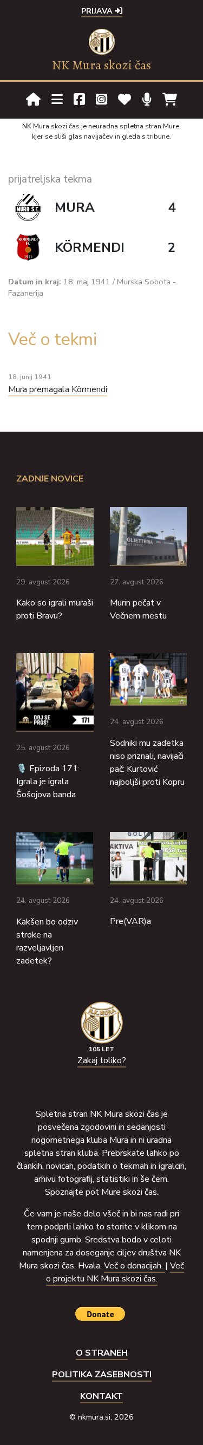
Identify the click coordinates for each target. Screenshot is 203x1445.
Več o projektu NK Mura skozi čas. (115, 1272)
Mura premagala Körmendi (57, 389)
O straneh (102, 1353)
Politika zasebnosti (102, 1375)
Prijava (98, 10)
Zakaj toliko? (101, 1060)
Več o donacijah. (134, 1266)
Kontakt (101, 1396)
